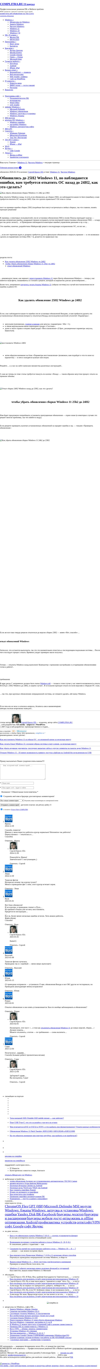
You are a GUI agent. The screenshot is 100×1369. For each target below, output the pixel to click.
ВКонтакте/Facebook (18, 135)
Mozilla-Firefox (16, 53)
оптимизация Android (21, 1222)
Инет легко (14, 44)
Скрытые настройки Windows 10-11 (24, 1311)
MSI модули (10, 118)
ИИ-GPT (8, 129)
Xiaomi (12, 142)
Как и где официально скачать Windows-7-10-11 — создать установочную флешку (44, 1236)
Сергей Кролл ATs (35, 172)
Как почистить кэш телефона (22, 1194)
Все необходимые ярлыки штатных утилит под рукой (32, 1316)
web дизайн (14, 105)
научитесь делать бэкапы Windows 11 (35, 285)
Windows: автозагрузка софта (22, 127)
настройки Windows (18, 124)
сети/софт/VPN (88, 1222)
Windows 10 (15, 31)
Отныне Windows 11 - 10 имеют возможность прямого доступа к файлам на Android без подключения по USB (45, 753)
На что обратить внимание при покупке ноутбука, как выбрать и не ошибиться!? (43, 1136)
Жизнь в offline (16, 155)
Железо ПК (14, 37)
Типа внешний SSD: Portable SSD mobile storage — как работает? (37, 1118)
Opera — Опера (16, 57)
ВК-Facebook (46, 1214)
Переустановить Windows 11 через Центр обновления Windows (36, 1320)
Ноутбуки (14, 63)
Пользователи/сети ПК (19, 98)
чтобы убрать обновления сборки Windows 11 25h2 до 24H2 (30, 264)
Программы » (10, 42)
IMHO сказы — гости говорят (22, 85)
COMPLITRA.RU (17, 4)
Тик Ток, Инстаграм (18, 138)
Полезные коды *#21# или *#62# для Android (28, 1188)
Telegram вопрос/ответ (9, 168)
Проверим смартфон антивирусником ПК (27, 1196)
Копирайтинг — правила (20, 72)
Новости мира (16, 83)
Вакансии (9, 90)
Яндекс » (8, 148)
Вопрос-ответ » (11, 70)
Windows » (9, 20)
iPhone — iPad (15, 144)
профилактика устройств (57, 1222)
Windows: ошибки (17, 122)
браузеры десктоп (70, 1214)
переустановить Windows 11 (41, 278)
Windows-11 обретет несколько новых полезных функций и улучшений (39, 1268)
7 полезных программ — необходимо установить (30, 1340)
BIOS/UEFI (14, 39)
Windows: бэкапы (17, 116)
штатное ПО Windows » (15, 120)
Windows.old (45, 683)
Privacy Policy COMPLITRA (19, 809)
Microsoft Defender (17, 109)
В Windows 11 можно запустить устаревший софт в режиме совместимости (41, 1324)
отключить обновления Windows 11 (55, 1028)
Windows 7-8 (15, 33)
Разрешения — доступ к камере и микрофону (29, 1199)
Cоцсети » (9, 131)
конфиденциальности (17, 1355)
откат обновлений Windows (18, 266)
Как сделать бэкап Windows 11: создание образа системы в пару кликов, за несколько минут (38, 744)
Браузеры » (9, 48)
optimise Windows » (13, 107)
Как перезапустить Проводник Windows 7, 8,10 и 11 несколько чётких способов (43, 1255)
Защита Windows (17, 24)
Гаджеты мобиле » (12, 61)
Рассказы (13, 88)
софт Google (15, 151)
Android (13, 66)
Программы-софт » (13, 96)
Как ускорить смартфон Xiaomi (23, 1190)
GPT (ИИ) (36, 1206)
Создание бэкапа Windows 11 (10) (24, 1318)
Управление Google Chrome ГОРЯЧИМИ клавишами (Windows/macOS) (39, 1335)
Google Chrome (16, 55)
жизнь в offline (82, 1218)
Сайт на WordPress (17, 79)
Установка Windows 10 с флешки (23, 1331)
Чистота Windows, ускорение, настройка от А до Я (31, 1322)
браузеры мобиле (40, 1218)
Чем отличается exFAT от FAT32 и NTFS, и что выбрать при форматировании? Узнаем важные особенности (55, 1127)
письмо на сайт (66, 1353)
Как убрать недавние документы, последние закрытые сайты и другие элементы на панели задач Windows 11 (45, 748)
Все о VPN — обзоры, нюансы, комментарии (28, 1329)
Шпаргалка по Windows (20, 22)
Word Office (14, 103)
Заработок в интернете (19, 157)
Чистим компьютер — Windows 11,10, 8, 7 (27, 1333)
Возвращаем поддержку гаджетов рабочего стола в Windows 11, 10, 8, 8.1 (40, 1242)
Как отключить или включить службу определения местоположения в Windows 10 (44, 1279)
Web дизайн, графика (18, 77)
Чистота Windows (17, 26)
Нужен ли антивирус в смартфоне (24, 1192)
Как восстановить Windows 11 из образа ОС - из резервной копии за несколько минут (35, 739)
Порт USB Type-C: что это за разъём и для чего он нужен (33, 1122)
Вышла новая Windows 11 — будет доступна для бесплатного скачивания (40, 1262)
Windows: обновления (19, 111)
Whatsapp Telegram (17, 133)
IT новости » (10, 81)
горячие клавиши (32, 324)
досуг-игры (62, 1218)
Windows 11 (14, 29)
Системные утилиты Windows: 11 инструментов (30, 1313)
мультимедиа (15, 100)
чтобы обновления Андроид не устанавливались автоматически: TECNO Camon (43, 1181)
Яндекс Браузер (16, 50)
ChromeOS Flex (16, 1206)
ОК (71, 1357)
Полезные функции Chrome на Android (26, 1186)
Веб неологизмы (17, 74)
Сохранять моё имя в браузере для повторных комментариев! (28, 796)
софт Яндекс (33, 1226)
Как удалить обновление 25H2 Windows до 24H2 (25, 262)
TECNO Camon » (12, 140)
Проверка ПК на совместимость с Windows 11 (29, 1327)
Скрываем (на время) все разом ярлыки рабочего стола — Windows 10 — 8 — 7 (43, 1249)
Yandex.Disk (26, 1214)
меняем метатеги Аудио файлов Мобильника (28, 1183)
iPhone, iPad (15, 68)
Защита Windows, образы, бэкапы (24, 1309)
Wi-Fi (7, 146)
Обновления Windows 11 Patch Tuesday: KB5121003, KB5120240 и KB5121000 (42, 1131)
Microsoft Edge (16, 59)
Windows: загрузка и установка (22, 113)
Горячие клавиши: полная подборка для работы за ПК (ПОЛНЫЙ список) (40, 1337)
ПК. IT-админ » (11, 35)
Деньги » (8, 153)
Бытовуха (14, 46)
